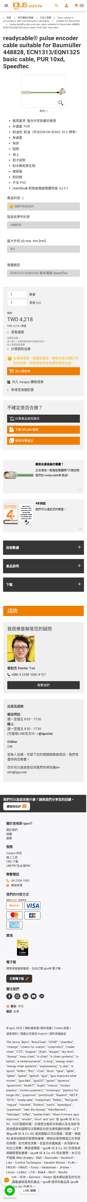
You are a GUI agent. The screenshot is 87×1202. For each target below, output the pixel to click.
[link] (43, 420)
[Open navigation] (6, 5)
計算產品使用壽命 (31, 419)
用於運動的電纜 (25, 17)
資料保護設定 (57, 1033)
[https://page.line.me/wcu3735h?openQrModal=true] (42, 996)
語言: (17, 1006)
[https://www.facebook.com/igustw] (9, 996)
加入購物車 (19, 372)
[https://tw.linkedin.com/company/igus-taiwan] (25, 996)
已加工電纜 (45, 17)
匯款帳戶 (14, 900)
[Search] (56, 5)
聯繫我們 (43, 685)
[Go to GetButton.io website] (9, 1198)
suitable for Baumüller (68, 21)
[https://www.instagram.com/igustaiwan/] (17, 996)
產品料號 (13, 198)
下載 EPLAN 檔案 (27, 430)
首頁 (9, 17)
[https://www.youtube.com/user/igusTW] (34, 996)
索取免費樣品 (25, 442)
